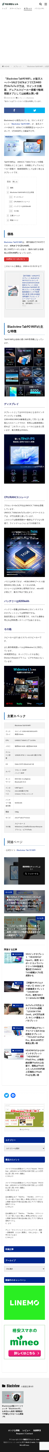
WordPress (24, 1445)
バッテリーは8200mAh (20, 206)
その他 (14, 211)
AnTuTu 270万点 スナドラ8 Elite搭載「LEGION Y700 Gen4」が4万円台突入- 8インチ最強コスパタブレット (35, 1013)
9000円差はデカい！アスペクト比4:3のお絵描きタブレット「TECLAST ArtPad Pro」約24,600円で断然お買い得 (35, 1035)
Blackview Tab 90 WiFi (26, 850)
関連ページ (12, 220)
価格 (10, 188)
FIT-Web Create (28, 1442)
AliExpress (18, 1028)
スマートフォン (15, 8)
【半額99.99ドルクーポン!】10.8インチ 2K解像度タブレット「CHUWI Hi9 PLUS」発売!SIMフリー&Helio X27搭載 (35, 990)
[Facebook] (14, 110)
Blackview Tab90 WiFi (21, 124)
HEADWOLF (18, 954)
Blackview (30, 98)
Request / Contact (24, 1433)
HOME (6, 66)
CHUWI (19, 983)
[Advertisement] (24, 36)
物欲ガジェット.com (31, 1439)
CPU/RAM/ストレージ (20, 202)
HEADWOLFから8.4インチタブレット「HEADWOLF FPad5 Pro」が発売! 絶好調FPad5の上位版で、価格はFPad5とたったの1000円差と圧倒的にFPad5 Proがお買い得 (35, 1062)
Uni (8, 1176)
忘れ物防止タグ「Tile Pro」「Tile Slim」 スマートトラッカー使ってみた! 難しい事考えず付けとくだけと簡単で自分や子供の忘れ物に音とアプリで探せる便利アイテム (24, 1200)
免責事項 (37, 1430)
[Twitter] (34, 110)
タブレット (28, 8)
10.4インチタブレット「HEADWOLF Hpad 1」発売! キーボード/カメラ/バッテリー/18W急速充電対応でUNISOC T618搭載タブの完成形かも (35, 965)
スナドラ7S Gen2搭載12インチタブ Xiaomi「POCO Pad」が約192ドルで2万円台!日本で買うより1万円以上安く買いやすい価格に (24, 1171)
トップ (4, 8)
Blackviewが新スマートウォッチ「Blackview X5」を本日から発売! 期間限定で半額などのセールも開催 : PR (12, 1411)
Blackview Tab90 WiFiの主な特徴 (20, 192)
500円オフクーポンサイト (15, 259)
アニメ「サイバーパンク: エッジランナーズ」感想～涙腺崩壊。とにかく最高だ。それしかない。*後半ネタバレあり (23, 1232)
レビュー (26, 1430)
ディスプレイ (17, 197)
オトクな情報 (14, 1430)
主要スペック (13, 216)
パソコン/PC (39, 8)
